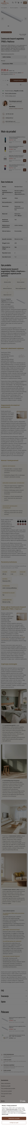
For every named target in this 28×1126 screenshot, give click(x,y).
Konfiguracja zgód (14, 1122)
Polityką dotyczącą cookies (12, 1109)
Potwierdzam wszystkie (14, 1118)
